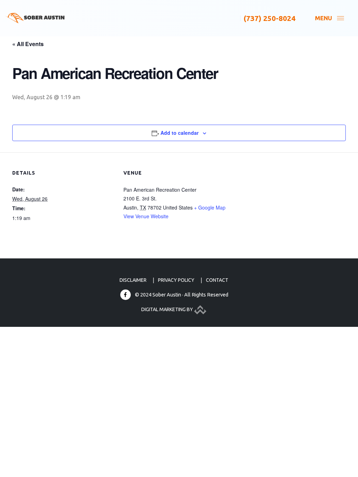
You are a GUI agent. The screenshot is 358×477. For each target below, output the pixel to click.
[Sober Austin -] (35, 18)
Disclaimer (133, 280)
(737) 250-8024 (269, 18)
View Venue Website (146, 216)
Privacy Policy (176, 280)
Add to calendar (179, 132)
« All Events (28, 44)
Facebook (125, 294)
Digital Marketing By (167, 309)
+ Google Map (209, 207)
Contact (217, 280)
